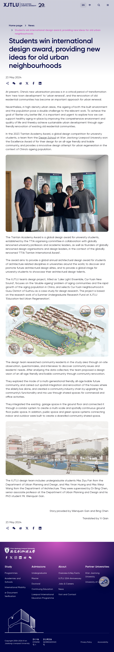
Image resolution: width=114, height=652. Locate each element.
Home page (15, 25)
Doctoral (36, 584)
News (31, 25)
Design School (47, 137)
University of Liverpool (96, 582)
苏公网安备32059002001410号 (49, 642)
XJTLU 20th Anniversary (69, 578)
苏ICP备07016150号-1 (36, 642)
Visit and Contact (67, 594)
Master (35, 578)
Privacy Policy (86, 642)
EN (83, 5)
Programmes (11, 573)
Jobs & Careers (66, 584)
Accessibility (103, 642)
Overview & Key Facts (69, 573)
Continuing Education (42, 589)
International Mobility (15, 587)
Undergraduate (39, 573)
